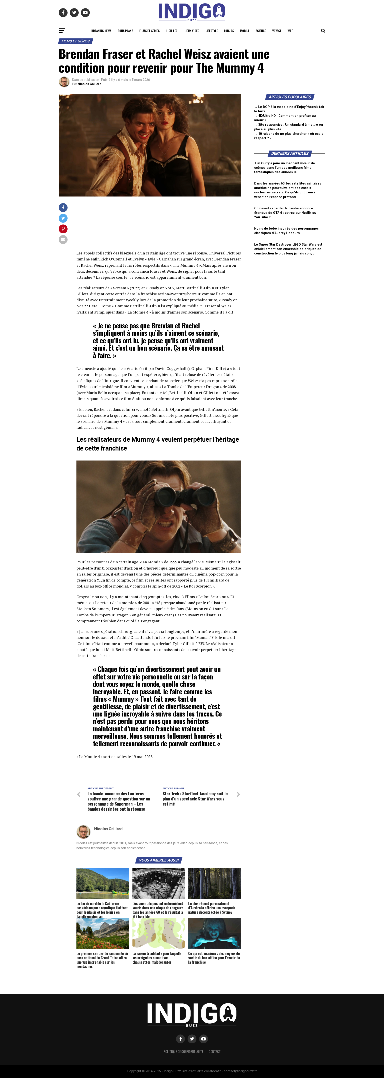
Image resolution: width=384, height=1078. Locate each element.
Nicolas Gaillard (90, 84)
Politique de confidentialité (183, 1051)
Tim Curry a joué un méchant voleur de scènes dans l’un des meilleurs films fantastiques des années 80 (284, 167)
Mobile (244, 30)
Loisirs (229, 30)
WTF (290, 30)
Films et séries (149, 30)
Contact (215, 1051)
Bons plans (125, 30)
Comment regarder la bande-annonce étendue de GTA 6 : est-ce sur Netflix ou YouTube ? (285, 212)
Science (261, 30)
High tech (172, 30)
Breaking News (101, 30)
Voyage (276, 30)
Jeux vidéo (192, 30)
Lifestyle (212, 30)
